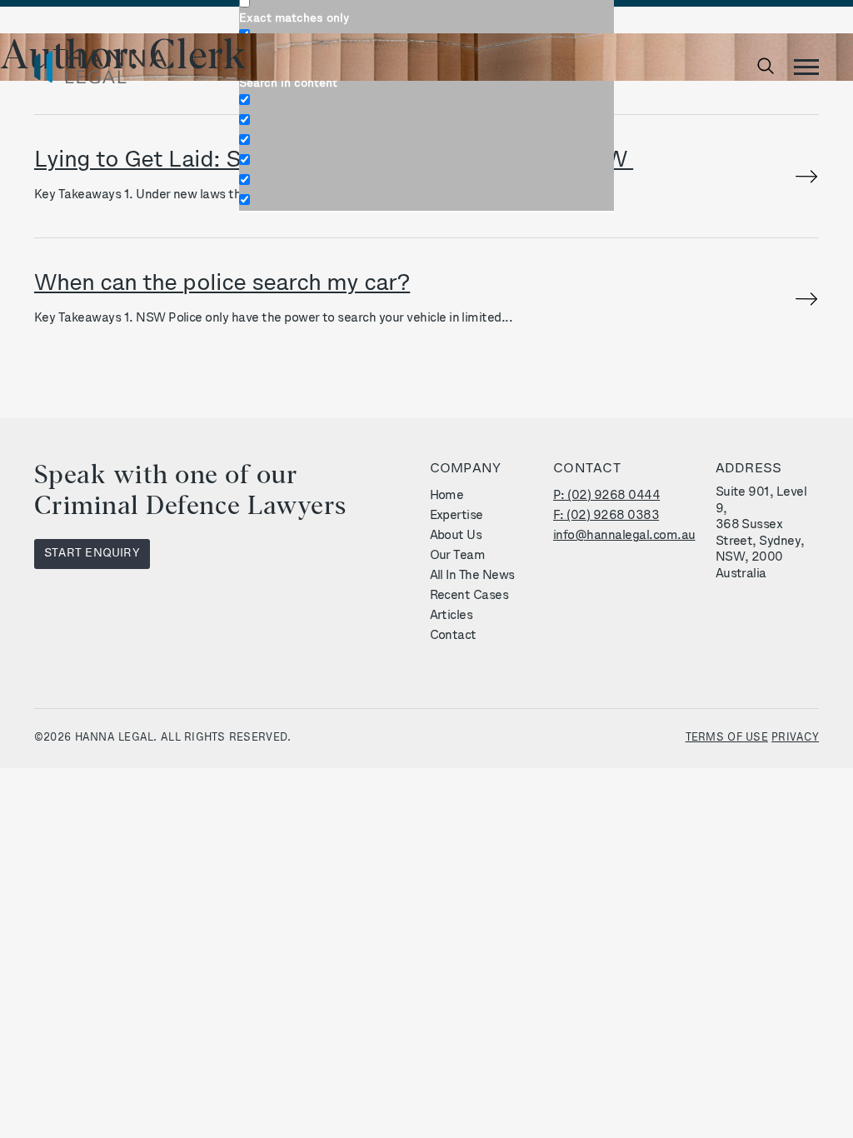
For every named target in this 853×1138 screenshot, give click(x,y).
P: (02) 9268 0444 (606, 496)
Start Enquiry (92, 554)
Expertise (456, 516)
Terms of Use (727, 737)
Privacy (795, 737)
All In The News (472, 576)
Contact (453, 636)
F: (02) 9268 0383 (606, 516)
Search (768, 67)
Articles (451, 616)
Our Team (458, 556)
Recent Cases (469, 596)
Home (447, 496)
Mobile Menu (806, 66)
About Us (456, 536)
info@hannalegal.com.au (624, 536)
